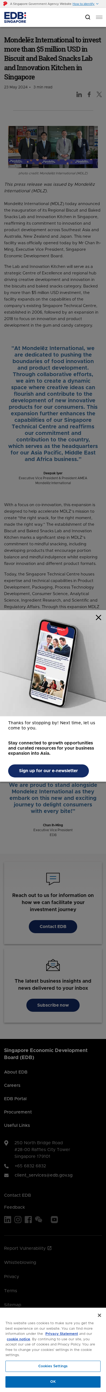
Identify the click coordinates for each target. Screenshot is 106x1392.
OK (53, 1382)
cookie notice (18, 1339)
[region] (53, 1350)
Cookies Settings (53, 1366)
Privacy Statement (61, 1334)
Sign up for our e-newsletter (48, 771)
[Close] (99, 1315)
